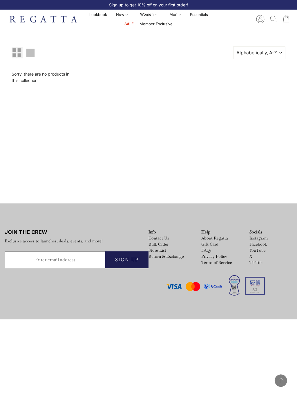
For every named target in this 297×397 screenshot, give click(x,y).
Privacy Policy (214, 256)
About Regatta (214, 238)
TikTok (255, 262)
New (121, 14)
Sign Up (127, 260)
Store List (157, 250)
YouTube (257, 250)
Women (147, 14)
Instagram (258, 238)
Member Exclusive (156, 24)
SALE (129, 24)
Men (174, 14)
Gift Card (209, 244)
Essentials (199, 14)
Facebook (258, 244)
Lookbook (98, 14)
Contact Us (158, 238)
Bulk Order (158, 244)
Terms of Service (216, 262)
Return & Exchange (166, 256)
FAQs (206, 250)
